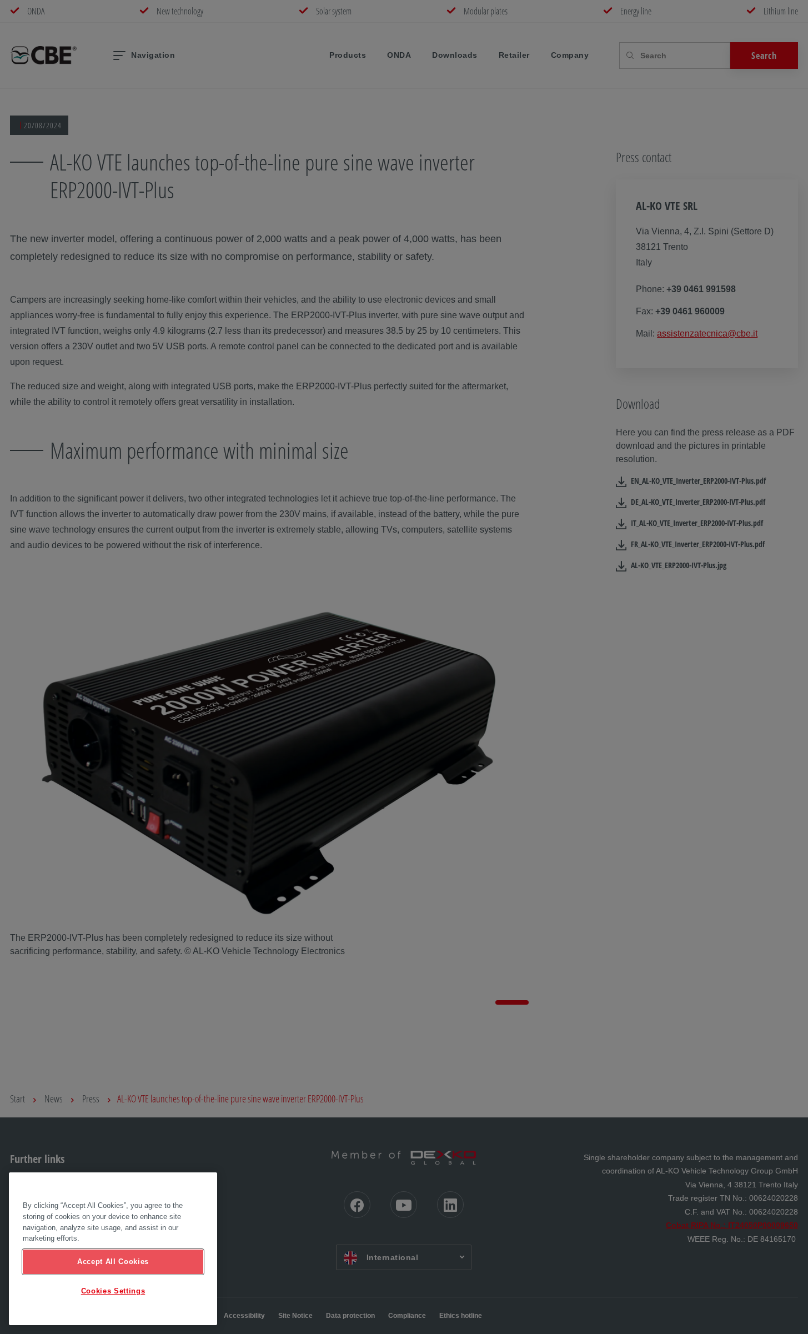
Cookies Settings (113, 1291)
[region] (113, 1248)
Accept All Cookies (113, 1261)
